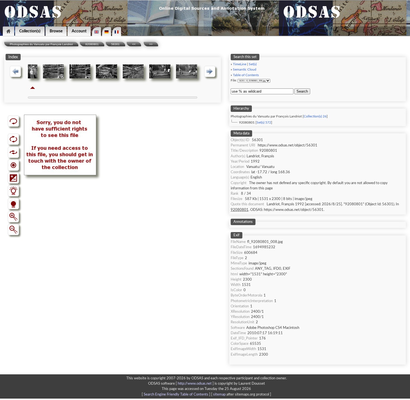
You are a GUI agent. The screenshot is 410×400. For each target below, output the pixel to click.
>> (151, 44)
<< (134, 44)
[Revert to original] (13, 121)
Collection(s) (29, 31)
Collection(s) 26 (315, 116)
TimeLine (239, 64)
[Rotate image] (13, 139)
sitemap (219, 394)
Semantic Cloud (244, 69)
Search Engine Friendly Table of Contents (176, 394)
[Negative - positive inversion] (13, 178)
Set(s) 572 (264, 122)
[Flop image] (13, 152)
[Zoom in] (13, 216)
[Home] (8, 31)
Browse (56, 31)
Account (79, 31)
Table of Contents (246, 75)
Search (302, 91)
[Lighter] (13, 190)
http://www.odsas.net (195, 383)
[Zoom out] (13, 229)
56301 (115, 44)
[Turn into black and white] (13, 165)
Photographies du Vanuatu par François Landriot (41, 44)
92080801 (92, 44)
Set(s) (253, 64)
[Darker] (13, 203)
